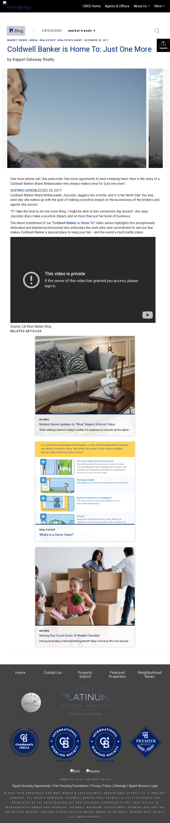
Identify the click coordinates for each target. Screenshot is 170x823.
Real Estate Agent (70, 40)
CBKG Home (92, 6)
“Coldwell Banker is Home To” (73, 223)
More (160, 8)
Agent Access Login (143, 786)
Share (163, 48)
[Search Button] (157, 30)
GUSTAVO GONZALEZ (26, 190)
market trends (17, 40)
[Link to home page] (19, 6)
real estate (48, 40)
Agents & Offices (117, 6)
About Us (142, 8)
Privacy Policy (99, 779)
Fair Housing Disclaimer (70, 786)
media (34, 40)
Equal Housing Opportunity (31, 786)
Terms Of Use (70, 779)
